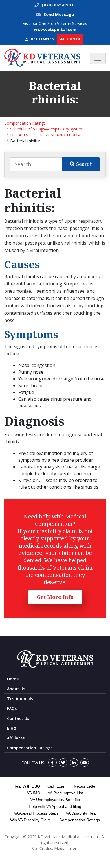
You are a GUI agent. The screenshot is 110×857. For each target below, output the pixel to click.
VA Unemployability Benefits (55, 799)
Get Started (42, 39)
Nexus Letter (85, 786)
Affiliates (16, 738)
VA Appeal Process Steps (36, 813)
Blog (11, 728)
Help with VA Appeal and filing (55, 806)
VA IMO (33, 793)
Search (84, 164)
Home (13, 679)
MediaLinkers (66, 848)
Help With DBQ (26, 786)
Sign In (72, 39)
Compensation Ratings (25, 123)
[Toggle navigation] (98, 58)
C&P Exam (57, 786)
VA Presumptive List (65, 793)
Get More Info (55, 597)
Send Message (58, 14)
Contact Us (18, 718)
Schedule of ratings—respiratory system (46, 129)
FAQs (12, 708)
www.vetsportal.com (55, 29)
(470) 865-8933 (57, 5)
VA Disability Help (81, 813)
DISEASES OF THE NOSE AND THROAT (46, 134)
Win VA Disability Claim (30, 820)
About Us (16, 688)
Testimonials (20, 698)
